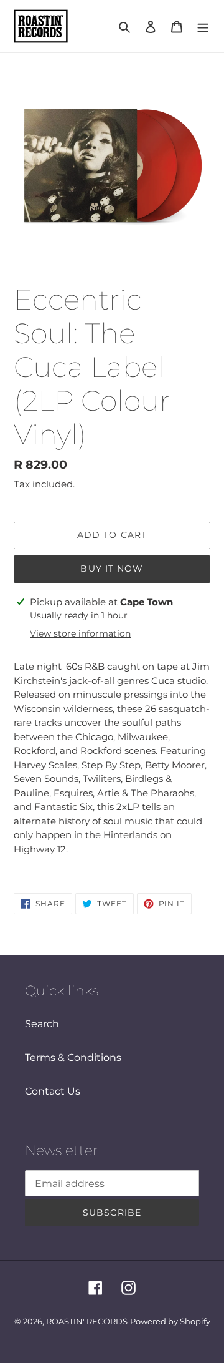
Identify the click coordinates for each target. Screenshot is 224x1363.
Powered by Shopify (170, 1321)
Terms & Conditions (73, 1057)
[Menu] (203, 26)
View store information (80, 633)
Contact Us (52, 1091)
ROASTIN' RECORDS (87, 1321)
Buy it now (111, 568)
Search (42, 1024)
